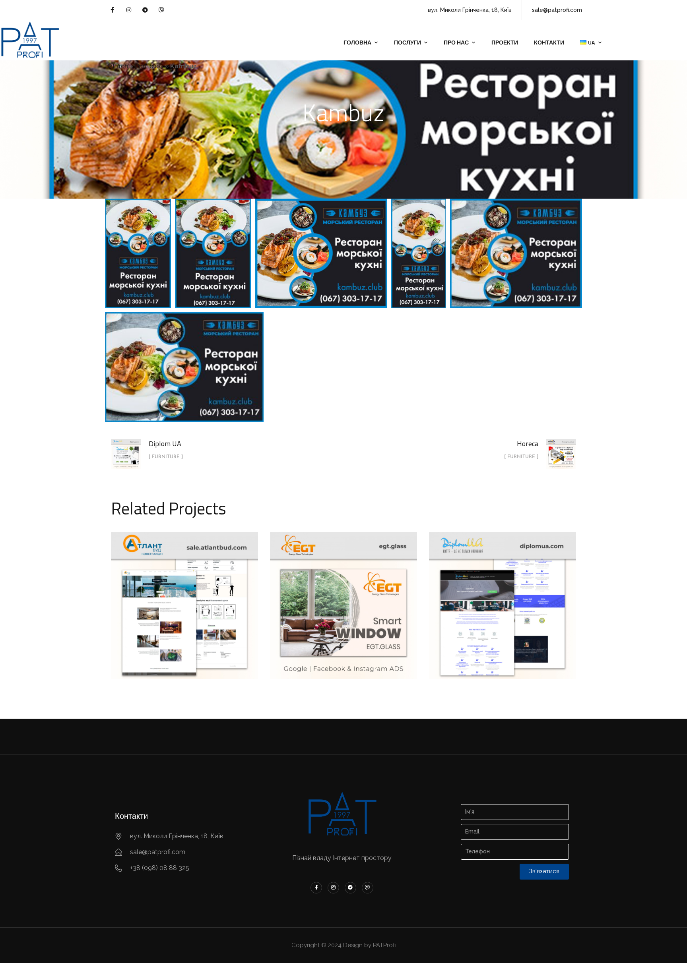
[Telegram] (145, 10)
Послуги (407, 42)
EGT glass (343, 596)
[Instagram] (128, 10)
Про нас (456, 42)
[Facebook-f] (112, 10)
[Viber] (161, 10)
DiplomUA (502, 596)
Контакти (549, 42)
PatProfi (116, 66)
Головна (357, 42)
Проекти (504, 42)
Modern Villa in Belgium (185, 596)
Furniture (184, 615)
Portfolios (149, 66)
